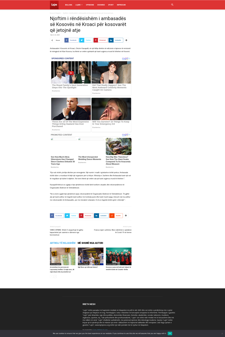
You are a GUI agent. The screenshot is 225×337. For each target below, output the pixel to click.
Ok (170, 333)
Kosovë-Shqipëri (55, 13)
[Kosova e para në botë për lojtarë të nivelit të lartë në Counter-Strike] (118, 256)
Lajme (78, 5)
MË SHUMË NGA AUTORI (90, 243)
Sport (111, 5)
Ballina (68, 5)
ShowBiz (101, 5)
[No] (222, 333)
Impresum (121, 5)
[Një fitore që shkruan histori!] (90, 256)
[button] (172, 5)
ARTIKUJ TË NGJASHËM (62, 243)
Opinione (90, 5)
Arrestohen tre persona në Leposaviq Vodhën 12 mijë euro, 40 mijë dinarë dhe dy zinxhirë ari (62, 269)
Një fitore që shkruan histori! (88, 267)
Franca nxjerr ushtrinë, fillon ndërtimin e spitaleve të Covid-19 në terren (112, 231)
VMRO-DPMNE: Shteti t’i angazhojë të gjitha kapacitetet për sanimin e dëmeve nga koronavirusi (66, 232)
